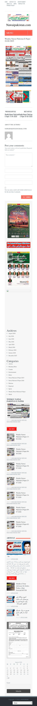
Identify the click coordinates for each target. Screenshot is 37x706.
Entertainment (12, 372)
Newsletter (21, 3)
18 (11, 672)
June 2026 (11, 339)
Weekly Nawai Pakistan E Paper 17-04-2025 (12, 115)
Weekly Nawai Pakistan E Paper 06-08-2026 (22, 451)
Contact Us (12, 2)
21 (21, 672)
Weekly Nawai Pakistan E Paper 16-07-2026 (22, 495)
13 (17, 670)
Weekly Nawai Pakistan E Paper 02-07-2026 (22, 524)
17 (7, 672)
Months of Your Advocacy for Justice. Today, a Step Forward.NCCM (22, 587)
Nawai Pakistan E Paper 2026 (16, 380)
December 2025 (13, 355)
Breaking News (13, 366)
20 (17, 672)
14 (21, 670)
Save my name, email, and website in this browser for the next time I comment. (18, 191)
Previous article (10, 111)
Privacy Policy (10, 5)
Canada (11, 369)
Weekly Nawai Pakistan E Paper (17, 391)
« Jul (8, 678)
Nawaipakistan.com (18, 25)
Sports (10, 389)
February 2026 (12, 350)
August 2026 (12, 333)
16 (27, 670)
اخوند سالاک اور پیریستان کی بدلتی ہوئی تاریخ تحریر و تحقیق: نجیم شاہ (22, 600)
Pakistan (11, 383)
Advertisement (22, 2)
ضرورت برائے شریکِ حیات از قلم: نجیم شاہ (22, 612)
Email (8, 683)
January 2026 (12, 353)
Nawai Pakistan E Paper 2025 (16, 378)
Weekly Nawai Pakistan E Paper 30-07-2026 (22, 466)
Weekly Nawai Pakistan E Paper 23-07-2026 (22, 480)
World (10, 394)
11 (11, 670)
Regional (11, 386)
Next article (28, 111)
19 (14, 672)
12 (14, 670)
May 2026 (11, 342)
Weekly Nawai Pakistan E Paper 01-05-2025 (25, 115)
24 (7, 674)
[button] (12, 97)
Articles (11, 364)
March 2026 (12, 347)
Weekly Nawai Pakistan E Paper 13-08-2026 (22, 436)
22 (24, 672)
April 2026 (11, 344)
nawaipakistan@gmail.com (16, 129)
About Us (9, 3)
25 (11, 674)
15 (24, 670)
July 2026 (11, 336)
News (15, 3)
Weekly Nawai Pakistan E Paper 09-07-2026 (22, 509)
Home (6, 2)
